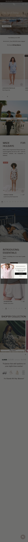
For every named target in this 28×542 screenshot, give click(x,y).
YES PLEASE (21, 273)
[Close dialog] (26, 264)
